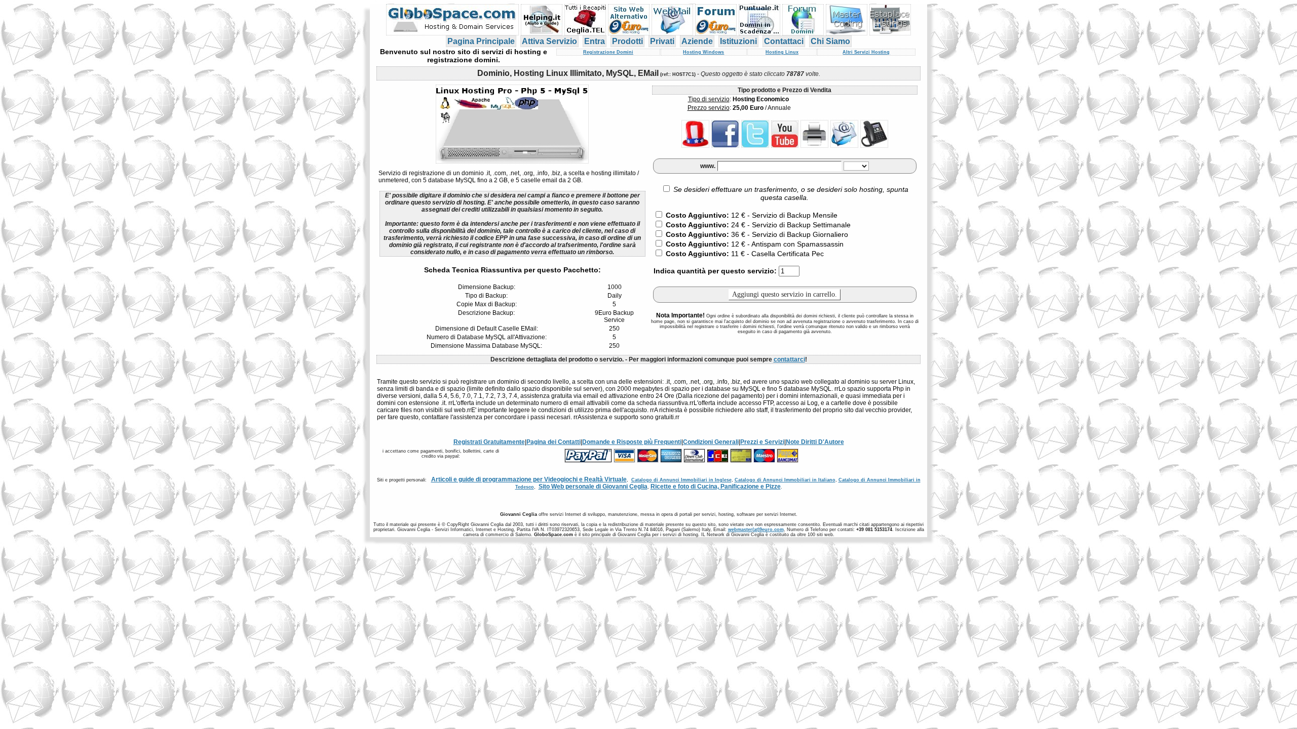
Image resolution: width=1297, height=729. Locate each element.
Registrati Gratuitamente (489, 442)
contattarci (789, 359)
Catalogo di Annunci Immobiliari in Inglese (681, 479)
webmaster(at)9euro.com (756, 529)
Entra (594, 41)
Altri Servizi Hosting (866, 52)
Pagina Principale (481, 41)
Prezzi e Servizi (762, 442)
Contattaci (784, 41)
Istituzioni (738, 41)
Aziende (697, 41)
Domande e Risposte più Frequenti (631, 442)
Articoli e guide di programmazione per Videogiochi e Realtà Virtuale (529, 479)
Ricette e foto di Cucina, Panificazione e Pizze (716, 486)
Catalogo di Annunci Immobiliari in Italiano (785, 479)
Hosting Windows (703, 52)
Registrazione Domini (608, 52)
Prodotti (627, 41)
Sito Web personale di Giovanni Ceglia (593, 486)
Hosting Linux (782, 52)
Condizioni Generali (711, 442)
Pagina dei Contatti (553, 442)
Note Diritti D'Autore (815, 442)
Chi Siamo (830, 41)
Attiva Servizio (549, 41)
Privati (662, 41)
